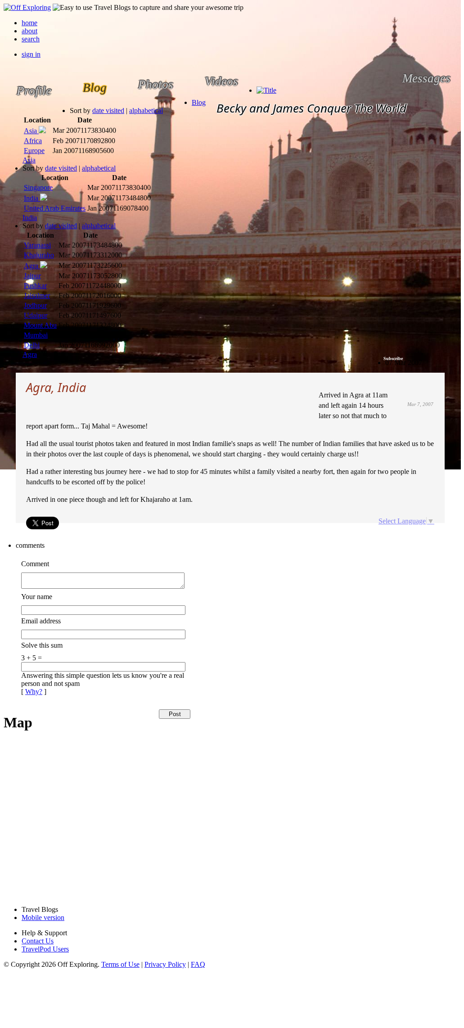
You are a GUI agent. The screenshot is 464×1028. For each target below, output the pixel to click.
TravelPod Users (45, 949)
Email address (41, 621)
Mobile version (43, 917)
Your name (36, 596)
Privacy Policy (165, 964)
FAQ (198, 964)
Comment (35, 564)
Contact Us (38, 941)
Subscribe (393, 358)
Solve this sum (42, 645)
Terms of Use (120, 964)
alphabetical (146, 110)
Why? (33, 691)
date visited (108, 110)
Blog (199, 102)
